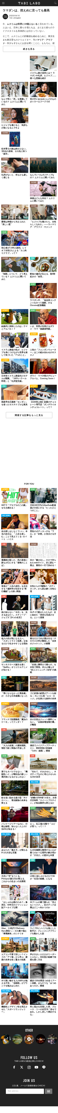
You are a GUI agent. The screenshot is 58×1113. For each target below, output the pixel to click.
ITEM (32, 258)
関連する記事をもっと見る (29, 415)
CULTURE (34, 57)
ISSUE (4, 232)
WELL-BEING (6, 516)
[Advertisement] (29, 452)
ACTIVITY (5, 310)
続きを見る (29, 49)
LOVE (32, 516)
